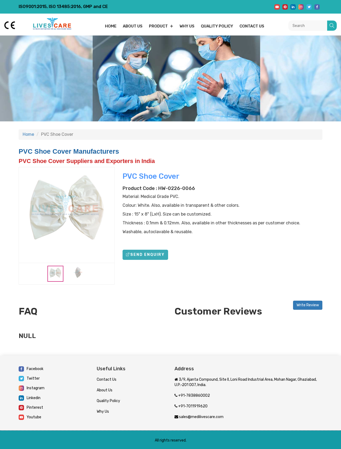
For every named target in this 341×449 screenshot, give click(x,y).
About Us (104, 390)
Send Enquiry (147, 254)
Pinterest (35, 407)
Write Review (308, 305)
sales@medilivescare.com (201, 417)
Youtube (34, 417)
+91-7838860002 (193, 395)
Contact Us (106, 379)
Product (158, 26)
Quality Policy (217, 26)
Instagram (35, 388)
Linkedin (33, 398)
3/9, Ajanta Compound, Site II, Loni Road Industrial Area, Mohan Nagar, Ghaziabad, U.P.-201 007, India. (245, 382)
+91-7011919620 (192, 406)
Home (110, 26)
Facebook (35, 369)
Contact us (251, 26)
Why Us (187, 26)
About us (133, 26)
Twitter (33, 378)
